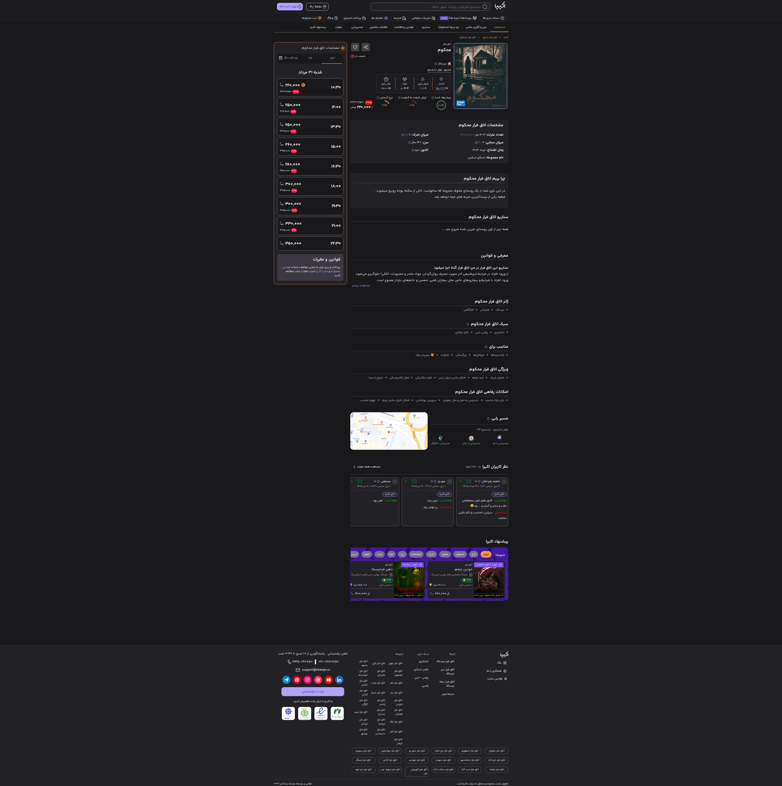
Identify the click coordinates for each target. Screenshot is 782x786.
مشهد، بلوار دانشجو (439, 70)
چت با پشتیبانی (313, 691)
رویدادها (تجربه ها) (456, 18)
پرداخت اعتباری (352, 18)
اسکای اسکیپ (476, 157)
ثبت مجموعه (309, 18)
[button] (486, 554)
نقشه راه (316, 6)
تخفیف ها (377, 18)
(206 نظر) (440, 88)
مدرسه (397, 18)
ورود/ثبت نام (288, 6)
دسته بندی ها (491, 18)
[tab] (499, 27)
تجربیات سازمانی (421, 18)
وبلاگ (330, 18)
